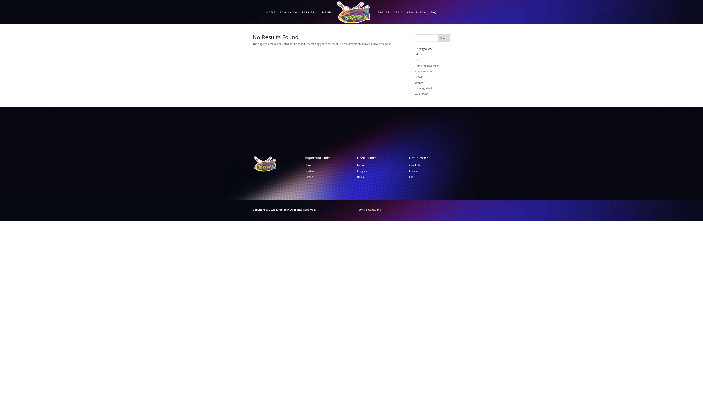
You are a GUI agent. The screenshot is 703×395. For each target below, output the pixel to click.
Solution (419, 82)
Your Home (421, 94)
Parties (308, 12)
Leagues (382, 12)
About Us (415, 12)
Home (271, 12)
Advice (418, 54)
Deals (398, 12)
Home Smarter (423, 71)
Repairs (419, 77)
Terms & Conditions (369, 209)
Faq (434, 12)
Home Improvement (427, 65)
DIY (417, 60)
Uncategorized (423, 88)
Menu (326, 12)
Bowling (287, 12)
